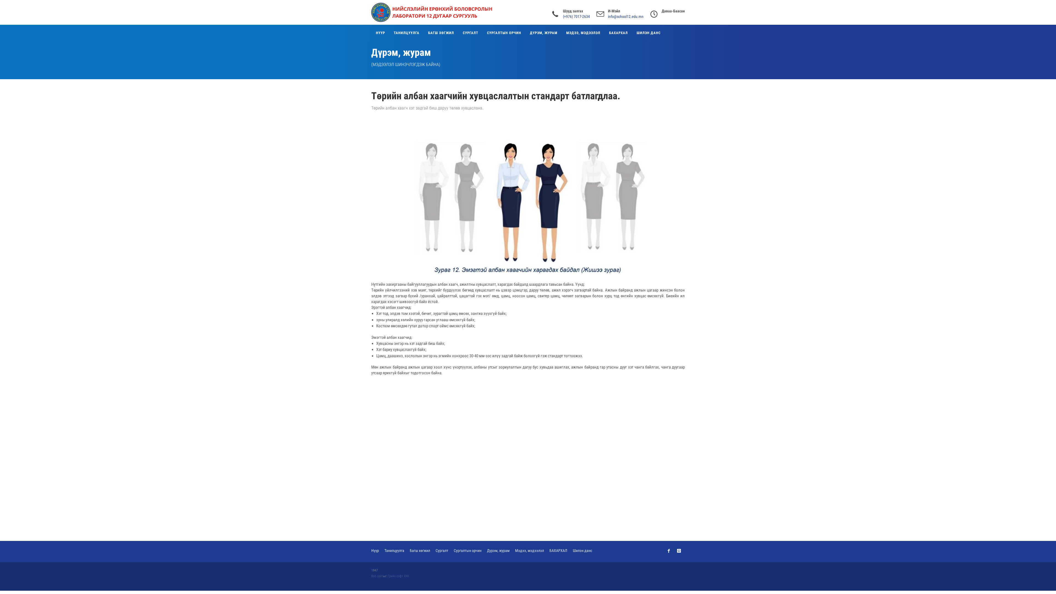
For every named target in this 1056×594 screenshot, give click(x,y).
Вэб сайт (377, 576)
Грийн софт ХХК (398, 576)
